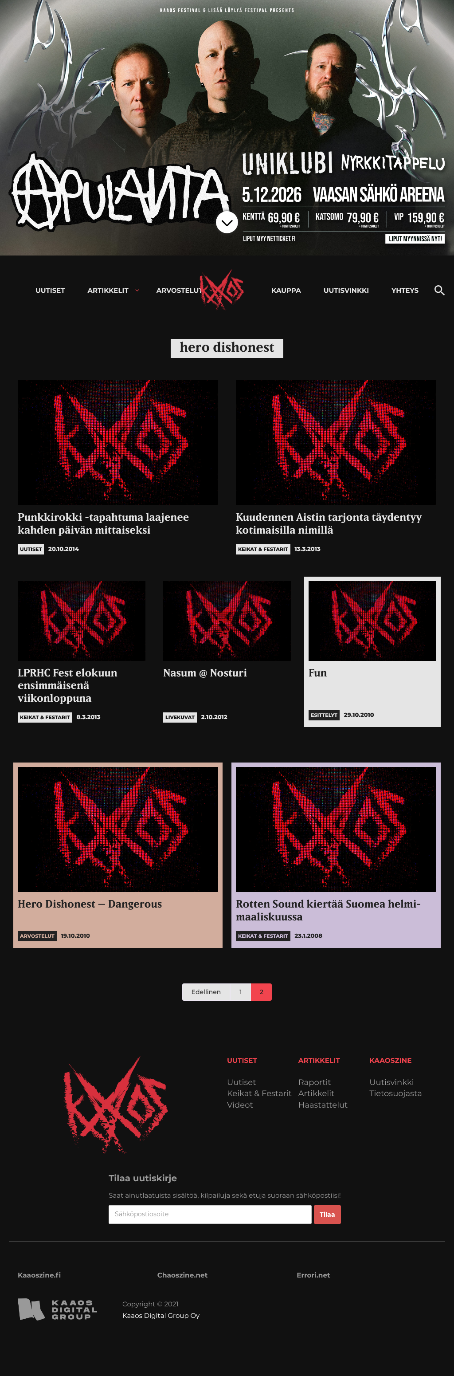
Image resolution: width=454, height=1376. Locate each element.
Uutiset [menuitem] (50, 290)
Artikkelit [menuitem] (108, 290)
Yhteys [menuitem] (405, 290)
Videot (240, 1105)
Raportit (314, 1082)
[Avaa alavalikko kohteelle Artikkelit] (137, 290)
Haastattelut (323, 1105)
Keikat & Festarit (259, 1093)
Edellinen (206, 992)
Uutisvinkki (391, 1082)
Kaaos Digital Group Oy (161, 1315)
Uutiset (241, 1082)
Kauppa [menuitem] (286, 290)
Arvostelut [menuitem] (180, 290)
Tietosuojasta (395, 1093)
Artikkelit (316, 1093)
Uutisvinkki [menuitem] (346, 290)
